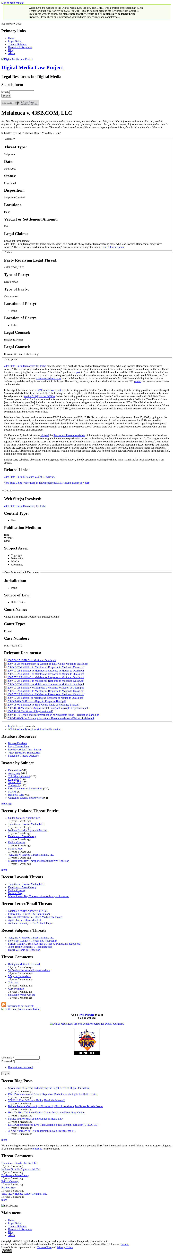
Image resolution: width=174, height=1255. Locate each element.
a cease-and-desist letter (48, 378)
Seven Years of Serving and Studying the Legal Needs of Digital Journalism (48, 1088)
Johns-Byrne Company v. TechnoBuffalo (30, 946)
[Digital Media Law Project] (87, 1023)
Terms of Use (44, 1247)
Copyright (13, 779)
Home (11, 38)
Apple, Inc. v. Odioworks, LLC (25, 920)
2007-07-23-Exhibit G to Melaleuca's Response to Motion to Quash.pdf (45, 691)
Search (5, 92)
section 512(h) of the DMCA (39, 396)
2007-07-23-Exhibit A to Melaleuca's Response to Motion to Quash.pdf (45, 670)
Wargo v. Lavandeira (19, 976)
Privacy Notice (65, 1247)
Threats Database (17, 44)
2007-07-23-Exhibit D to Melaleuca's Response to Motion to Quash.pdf (45, 680)
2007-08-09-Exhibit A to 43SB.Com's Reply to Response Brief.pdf (43, 704)
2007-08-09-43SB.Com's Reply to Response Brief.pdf (36, 701)
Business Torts (16, 794)
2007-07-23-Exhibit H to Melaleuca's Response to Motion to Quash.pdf (45, 667)
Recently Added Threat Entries (24, 749)
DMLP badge (86, 1014)
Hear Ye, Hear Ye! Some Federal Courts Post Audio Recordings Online (46, 1112)
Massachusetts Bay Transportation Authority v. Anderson (38, 860)
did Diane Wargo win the (21, 994)
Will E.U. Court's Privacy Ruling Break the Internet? (36, 1100)
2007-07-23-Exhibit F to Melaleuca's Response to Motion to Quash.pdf (45, 687)
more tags (6, 803)
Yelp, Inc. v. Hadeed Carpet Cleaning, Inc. (31, 854)
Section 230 (14, 782)
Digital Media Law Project (32, 67)
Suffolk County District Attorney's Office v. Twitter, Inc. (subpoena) (44, 943)
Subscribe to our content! (20, 1006)
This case (13, 982)
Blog (10, 50)
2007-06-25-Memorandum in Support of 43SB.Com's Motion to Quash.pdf (47, 663)
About (11, 53)
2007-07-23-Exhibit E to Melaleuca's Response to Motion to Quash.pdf (45, 684)
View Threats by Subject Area (24, 752)
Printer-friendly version (48, 729)
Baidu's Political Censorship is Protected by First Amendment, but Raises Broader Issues (55, 1106)
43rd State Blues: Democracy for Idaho (25, 366)
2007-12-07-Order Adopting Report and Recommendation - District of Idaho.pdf (50, 718)
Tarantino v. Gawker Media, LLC (26, 824)
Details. (125, 1244)
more (4, 869)
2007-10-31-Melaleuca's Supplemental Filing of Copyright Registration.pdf (47, 708)
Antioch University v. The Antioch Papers (30, 923)
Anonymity (14, 773)
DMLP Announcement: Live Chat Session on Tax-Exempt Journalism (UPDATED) (53, 1124)
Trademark (14, 785)
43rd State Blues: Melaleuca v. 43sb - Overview (29, 476)
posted (137, 381)
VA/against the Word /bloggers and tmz (29, 970)
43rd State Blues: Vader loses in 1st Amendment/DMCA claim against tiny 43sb (47, 482)
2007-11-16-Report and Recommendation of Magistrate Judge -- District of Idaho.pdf (53, 714)
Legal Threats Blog (18, 746)
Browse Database (17, 743)
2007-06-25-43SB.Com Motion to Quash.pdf (31, 660)
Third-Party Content (19, 776)
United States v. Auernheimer (24, 817)
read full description (113, 247)
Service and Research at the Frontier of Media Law (35, 1118)
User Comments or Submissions (25, 788)
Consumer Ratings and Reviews (25, 797)
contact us (36, 1148)
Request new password (20, 1067)
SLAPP (12, 791)
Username (7, 1057)
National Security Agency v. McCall (27, 830)
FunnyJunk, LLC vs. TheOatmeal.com (29, 913)
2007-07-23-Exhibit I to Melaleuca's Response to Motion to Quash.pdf (45, 697)
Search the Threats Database (23, 755)
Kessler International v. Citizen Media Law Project (35, 917)
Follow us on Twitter (29, 1009)
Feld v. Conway (16, 842)
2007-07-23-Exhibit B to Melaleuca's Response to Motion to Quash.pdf (45, 674)
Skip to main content (12, 2)
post (78, 372)
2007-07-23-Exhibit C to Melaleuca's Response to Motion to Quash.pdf (45, 677)
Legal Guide (15, 41)
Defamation (14, 770)
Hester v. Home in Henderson (24, 949)
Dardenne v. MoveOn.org (22, 836)
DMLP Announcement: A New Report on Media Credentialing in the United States (52, 1094)
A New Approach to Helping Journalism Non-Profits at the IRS (42, 1130)
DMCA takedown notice (50, 390)
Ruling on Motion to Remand (24, 964)
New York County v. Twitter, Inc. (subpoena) (32, 940)
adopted (44, 435)
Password (7, 1061)
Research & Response (20, 47)
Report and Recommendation (69, 435)
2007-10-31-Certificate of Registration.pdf (30, 711)
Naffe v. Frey (15, 848)
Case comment (16, 988)
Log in (11, 726)
